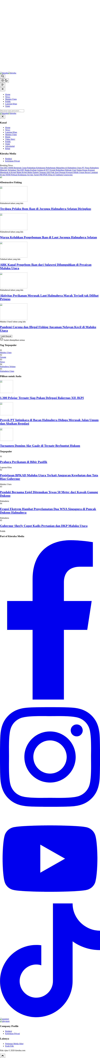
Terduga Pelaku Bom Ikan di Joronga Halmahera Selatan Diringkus (45, 208)
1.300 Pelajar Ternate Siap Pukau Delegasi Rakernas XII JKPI (42, 398)
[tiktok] (50, 1016)
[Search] (2, 76)
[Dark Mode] (4, 80)
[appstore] (4, 1019)
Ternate (3, 357)
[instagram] (50, 813)
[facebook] (50, 699)
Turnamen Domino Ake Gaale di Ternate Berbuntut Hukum (40, 445)
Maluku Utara (5, 352)
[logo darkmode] (12, 73)
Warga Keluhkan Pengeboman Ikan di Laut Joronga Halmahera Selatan (48, 237)
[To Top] (2, 1056)
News (2, 362)
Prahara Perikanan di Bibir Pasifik (23, 462)
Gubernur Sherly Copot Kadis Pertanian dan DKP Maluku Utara (44, 526)
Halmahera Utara (7, 371)
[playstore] (5, 1021)
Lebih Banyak (6, 336)
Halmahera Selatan (7, 366)
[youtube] (50, 902)
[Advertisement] (23, 35)
